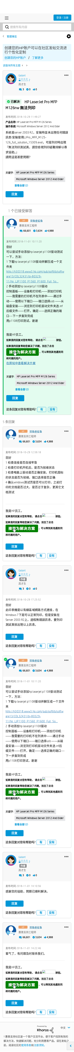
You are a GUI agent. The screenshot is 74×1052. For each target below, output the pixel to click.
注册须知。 (40, 1045)
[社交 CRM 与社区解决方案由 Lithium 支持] (45, 1029)
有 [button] (41, 409)
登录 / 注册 (62, 17)
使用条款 (26, 1045)
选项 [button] (69, 36)
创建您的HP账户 (15, 57)
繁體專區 (12, 36)
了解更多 (37, 57)
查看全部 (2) (21, 185)
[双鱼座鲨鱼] (11, 224)
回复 (14, 194)
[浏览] (6, 17)
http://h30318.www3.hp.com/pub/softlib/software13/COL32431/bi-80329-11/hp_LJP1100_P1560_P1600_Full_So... (35, 276)
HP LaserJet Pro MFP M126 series (35, 172)
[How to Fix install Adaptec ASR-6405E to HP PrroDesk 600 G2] (26, 65)
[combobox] (37, 27)
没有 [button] (52, 409)
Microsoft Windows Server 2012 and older (40, 179)
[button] (66, 75)
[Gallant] (11, 78)
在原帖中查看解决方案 (21, 363)
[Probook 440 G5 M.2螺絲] (23, 65)
